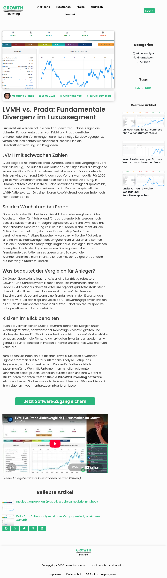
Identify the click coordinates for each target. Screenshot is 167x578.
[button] (6, 528)
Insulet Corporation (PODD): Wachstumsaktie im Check (57, 501)
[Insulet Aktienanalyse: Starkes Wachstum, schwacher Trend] (143, 148)
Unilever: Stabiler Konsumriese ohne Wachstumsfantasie (142, 131)
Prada (148, 88)
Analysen (97, 7)
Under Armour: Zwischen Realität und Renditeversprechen (138, 192)
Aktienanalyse (72, 96)
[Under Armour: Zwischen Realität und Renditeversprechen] (143, 178)
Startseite (43, 7)
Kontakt (69, 14)
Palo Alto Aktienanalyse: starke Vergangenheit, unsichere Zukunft (58, 518)
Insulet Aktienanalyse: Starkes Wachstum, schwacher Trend (142, 160)
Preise (80, 7)
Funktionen (63, 7)
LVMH (138, 88)
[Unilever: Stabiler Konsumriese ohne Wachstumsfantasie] (143, 119)
